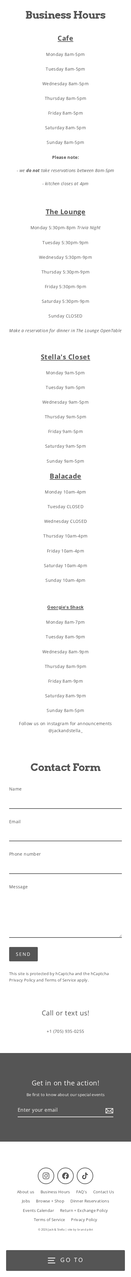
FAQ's (81, 1191)
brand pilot (85, 1229)
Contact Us (103, 1191)
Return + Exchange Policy (84, 1210)
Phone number (25, 854)
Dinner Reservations (89, 1201)
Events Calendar (38, 1210)
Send (23, 954)
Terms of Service (60, 980)
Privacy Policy (22, 980)
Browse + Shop (50, 1201)
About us (25, 1191)
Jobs (26, 1201)
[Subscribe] (108, 1110)
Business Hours (55, 1191)
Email (15, 821)
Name (15, 789)
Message (18, 887)
